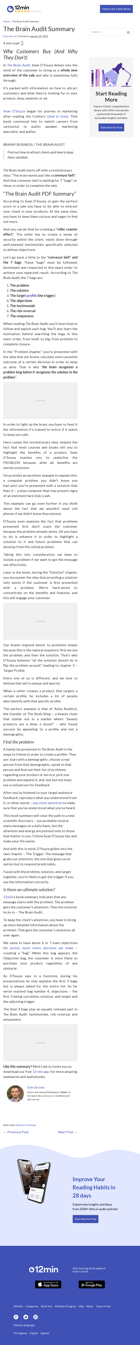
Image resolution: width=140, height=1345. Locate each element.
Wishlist (18, 1306)
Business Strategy (26, 1125)
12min (8, 897)
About (89, 1306)
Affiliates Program (65, 1306)
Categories (32, 1306)
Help (81, 1306)
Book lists (46, 1306)
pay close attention (47, 803)
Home (6, 21)
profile (32, 295)
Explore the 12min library (116, 8)
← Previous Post (16, 1132)
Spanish (45, 1333)
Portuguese (20, 1333)
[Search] (128, 32)
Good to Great (57, 116)
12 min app (40, 1071)
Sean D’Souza (14, 111)
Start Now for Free (111, 127)
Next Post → (68, 1132)
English (34, 1333)
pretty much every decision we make (41, 948)
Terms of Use (103, 1306)
